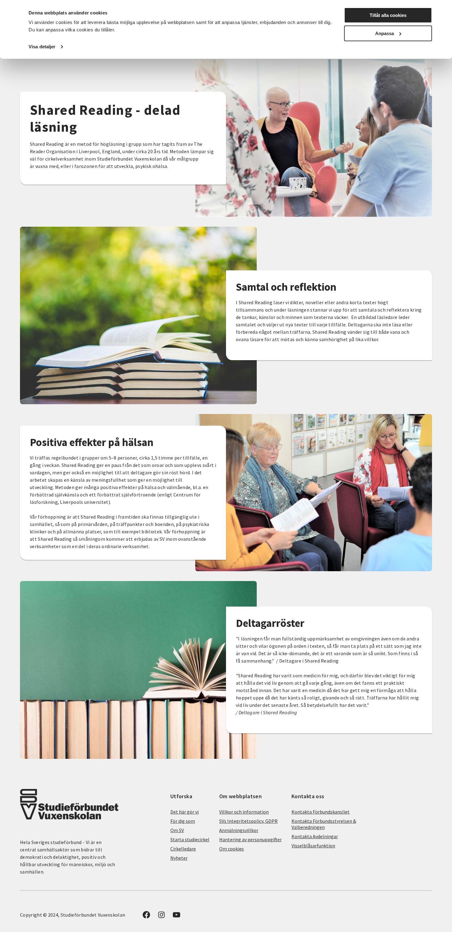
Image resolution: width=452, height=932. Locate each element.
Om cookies (231, 849)
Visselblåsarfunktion (313, 845)
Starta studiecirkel (189, 839)
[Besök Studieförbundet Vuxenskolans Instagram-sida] (161, 917)
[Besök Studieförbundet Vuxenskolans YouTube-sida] (176, 917)
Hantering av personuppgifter (250, 839)
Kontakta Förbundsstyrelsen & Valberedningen (323, 824)
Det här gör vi (184, 812)
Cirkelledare (183, 849)
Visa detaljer (42, 46)
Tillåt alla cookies (388, 15)
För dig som (182, 821)
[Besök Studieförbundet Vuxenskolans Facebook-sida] (146, 917)
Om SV (177, 830)
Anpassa (384, 33)
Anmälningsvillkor (238, 830)
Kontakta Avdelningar (314, 836)
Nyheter (179, 858)
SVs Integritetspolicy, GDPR (248, 821)
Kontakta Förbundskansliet (320, 812)
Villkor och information (244, 812)
